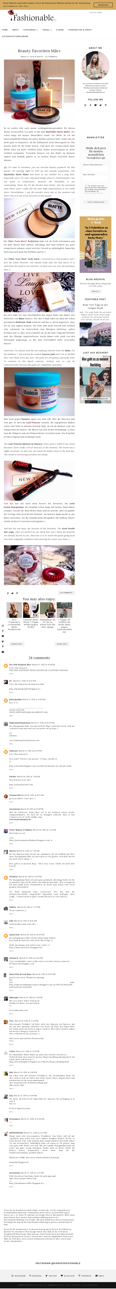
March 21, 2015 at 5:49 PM (25, 1096)
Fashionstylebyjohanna (19, 723)
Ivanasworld (14, 795)
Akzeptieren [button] (103, 5)
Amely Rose (14, 935)
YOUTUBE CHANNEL (58, 670)
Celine (12, 1051)
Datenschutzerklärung (15, 36)
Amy (11, 1096)
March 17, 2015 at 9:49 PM (33, 699)
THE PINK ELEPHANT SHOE (22, 670)
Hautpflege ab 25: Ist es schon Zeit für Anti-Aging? (47, 623)
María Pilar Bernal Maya (20, 974)
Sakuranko (14, 997)
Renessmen (14, 1119)
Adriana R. (14, 958)
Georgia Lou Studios (63, 1285)
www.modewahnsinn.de (20, 819)
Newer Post (17, 644)
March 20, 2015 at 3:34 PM (26, 1021)
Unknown (13, 751)
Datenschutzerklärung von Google (19, 1220)
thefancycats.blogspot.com (21, 964)
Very (11, 1021)
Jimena (12, 851)
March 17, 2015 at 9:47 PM (24, 681)
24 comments (51, 56)
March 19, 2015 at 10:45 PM (32, 935)
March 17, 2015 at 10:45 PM (42, 723)
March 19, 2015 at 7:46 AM (27, 851)
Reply (11, 673)
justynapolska (15, 699)
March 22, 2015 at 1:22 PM (35, 1133)
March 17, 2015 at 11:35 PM (30, 751)
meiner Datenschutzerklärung (34, 1217)
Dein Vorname (89, 174)
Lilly (11, 921)
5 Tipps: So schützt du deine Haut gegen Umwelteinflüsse (64, 625)
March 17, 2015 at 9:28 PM (43, 665)
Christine (13, 877)
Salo (11, 1072)
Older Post (62, 644)
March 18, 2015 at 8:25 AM (32, 795)
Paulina (13, 907)
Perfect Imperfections (19, 1108)
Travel (46, 30)
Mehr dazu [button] (23, 6)
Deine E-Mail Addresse (93, 165)
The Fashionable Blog (39, 1285)
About (15, 30)
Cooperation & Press (80, 30)
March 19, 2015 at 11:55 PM (43, 974)
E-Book (60, 30)
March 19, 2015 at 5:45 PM (30, 877)
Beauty (40, 56)
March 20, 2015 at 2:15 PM (30, 997)
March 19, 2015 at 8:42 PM (25, 921)
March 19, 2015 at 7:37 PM (28, 907)
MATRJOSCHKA (16, 1133)
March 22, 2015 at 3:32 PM (32, 1173)
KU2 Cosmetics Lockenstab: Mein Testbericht (14, 624)
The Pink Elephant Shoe (20, 665)
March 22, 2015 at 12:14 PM (32, 1119)
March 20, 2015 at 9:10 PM (25, 1072)
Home (5, 30)
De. (10, 681)
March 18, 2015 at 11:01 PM (32, 809)
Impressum (76, 1285)
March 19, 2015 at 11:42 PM (31, 958)
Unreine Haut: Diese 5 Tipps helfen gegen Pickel (31, 623)
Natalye (12, 776)
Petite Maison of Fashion (20, 830)
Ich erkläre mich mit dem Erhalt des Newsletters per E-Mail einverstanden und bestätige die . (96, 189)
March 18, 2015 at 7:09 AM (28, 776)
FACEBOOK (42, 670)
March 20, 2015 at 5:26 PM (27, 1051)
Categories (29, 30)
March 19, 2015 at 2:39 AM (44, 830)
